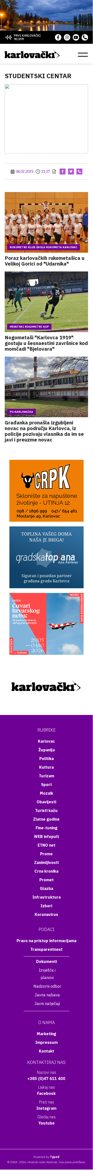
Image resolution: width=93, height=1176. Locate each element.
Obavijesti (46, 801)
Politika (46, 758)
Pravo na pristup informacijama (46, 940)
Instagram (46, 1108)
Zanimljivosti (46, 862)
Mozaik (46, 793)
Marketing (46, 1033)
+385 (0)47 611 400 (46, 1078)
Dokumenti (46, 961)
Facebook (46, 1093)
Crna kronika (46, 871)
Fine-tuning (46, 827)
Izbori (46, 905)
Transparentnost (46, 949)
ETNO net (46, 845)
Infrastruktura (46, 897)
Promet (46, 879)
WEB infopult (46, 836)
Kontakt (46, 1051)
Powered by (46, 1157)
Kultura (46, 767)
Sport (46, 784)
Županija (46, 749)
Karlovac (46, 741)
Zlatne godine (46, 819)
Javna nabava (47, 994)
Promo (46, 853)
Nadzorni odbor (47, 986)
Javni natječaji (47, 1003)
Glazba (46, 888)
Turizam (46, 775)
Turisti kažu (46, 810)
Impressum (46, 1042)
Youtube (46, 1123)
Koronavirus (46, 914)
